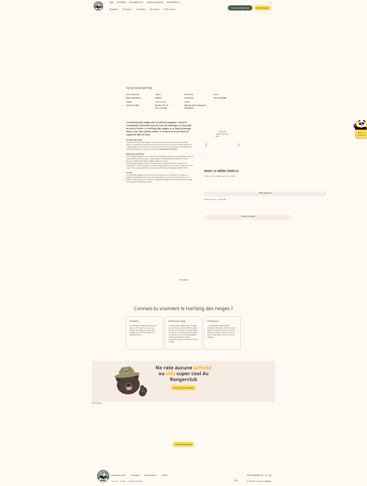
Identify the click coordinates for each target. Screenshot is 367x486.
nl (268, 2)
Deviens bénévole (172, 2)
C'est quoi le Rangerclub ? (240, 8)
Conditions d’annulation (135, 481)
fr (270, 2)
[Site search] (264, 2)
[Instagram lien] (270, 475)
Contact (164, 475)
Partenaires (121, 2)
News (112, 2)
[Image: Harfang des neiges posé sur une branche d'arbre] (220, 243)
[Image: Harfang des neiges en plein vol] (238, 274)
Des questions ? (151, 475)
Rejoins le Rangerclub (183, 444)
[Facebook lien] (266, 475)
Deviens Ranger (263, 8)
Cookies (122, 481)
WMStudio (268, 481)
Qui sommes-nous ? (136, 2)
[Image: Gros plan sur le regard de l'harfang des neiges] (257, 243)
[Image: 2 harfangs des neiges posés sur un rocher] (147, 262)
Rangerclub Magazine (155, 2)
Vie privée (114, 481)
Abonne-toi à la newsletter (183, 388)
